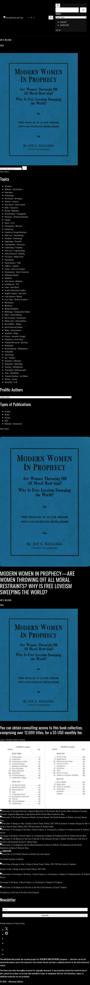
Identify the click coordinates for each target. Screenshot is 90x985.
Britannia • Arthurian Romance (16, 216)
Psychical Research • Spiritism (16, 342)
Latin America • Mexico (13, 296)
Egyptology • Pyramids (13, 241)
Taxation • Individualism (14, 366)
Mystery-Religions (12, 308)
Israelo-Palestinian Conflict (15, 290)
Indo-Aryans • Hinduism (13, 281)
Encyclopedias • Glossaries (15, 244)
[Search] (83, 9)
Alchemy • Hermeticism (13, 189)
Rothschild (9, 351)
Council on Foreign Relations (15, 232)
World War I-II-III (11, 382)
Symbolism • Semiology (13, 363)
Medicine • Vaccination (13, 423)
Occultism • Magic (11, 333)
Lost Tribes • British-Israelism (16, 299)
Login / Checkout (6, 739)
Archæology (9, 195)
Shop (62, 814)
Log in (57, 30)
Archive (3, 923)
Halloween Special (12, 275)
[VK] (7, 51)
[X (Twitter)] (4, 51)
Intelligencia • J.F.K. (12, 284)
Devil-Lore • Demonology (14, 235)
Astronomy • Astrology (13, 198)
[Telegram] (9, 51)
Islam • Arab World (12, 287)
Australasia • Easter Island (15, 204)
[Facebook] (1, 51)
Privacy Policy (19, 923)
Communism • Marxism (13, 225)
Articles (8, 411)
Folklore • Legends (12, 265)
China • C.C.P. (10, 222)
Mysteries (8, 305)
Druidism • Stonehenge (13, 238)
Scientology (9, 354)
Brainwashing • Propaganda (15, 213)
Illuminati (8, 278)
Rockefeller (9, 345)
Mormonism (9, 302)
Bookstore (10, 923)
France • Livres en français (15, 268)
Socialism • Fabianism (13, 360)
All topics (8, 186)
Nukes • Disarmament (13, 330)
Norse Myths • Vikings (13, 323)
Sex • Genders (10, 357)
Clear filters (4, 171)
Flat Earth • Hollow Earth (14, 256)
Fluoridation (9, 259)
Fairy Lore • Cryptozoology (15, 250)
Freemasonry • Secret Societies (17, 271)
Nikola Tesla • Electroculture (15, 320)
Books (7, 414)
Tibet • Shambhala (12, 373)
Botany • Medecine (12, 210)
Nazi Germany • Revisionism (15, 317)
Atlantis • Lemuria (12, 201)
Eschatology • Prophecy (13, 247)
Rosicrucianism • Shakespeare (16, 348)
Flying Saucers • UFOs (13, 262)
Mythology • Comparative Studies (17, 311)
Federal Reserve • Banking (15, 253)
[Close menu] (57, 5)
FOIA (6, 420)
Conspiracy (9, 229)
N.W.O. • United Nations (13, 314)
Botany (7, 417)
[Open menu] (51, 18)
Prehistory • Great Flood (14, 339)
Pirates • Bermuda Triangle (15, 336)
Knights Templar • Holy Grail (15, 293)
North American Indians (14, 327)
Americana (9, 192)
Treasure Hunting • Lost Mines (16, 376)
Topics (58, 13)
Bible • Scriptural (11, 207)
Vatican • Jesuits (11, 379)
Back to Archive (19, 739)
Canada (7, 219)
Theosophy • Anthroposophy (15, 369)
